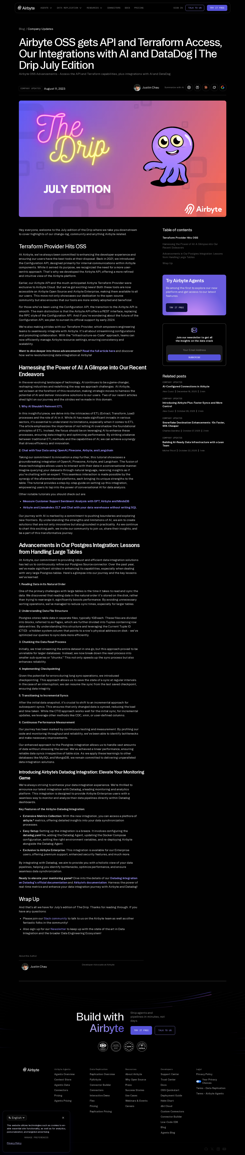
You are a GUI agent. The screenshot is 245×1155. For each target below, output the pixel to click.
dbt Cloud (166, 1106)
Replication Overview (102, 1074)
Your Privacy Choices (209, 1081)
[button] (46, 7)
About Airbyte (133, 1074)
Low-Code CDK (169, 1122)
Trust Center (168, 1079)
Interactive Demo (100, 1095)
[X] (212, 1149)
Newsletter (58, 929)
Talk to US (164, 1030)
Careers (129, 1106)
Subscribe (194, 357)
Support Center (170, 1074)
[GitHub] (206, 1149)
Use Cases (131, 1095)
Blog (163, 1127)
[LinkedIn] (218, 1149)
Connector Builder (100, 1085)
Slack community (55, 918)
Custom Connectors (172, 1111)
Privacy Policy (204, 1074)
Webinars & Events (136, 1100)
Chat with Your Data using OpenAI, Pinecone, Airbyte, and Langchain (67, 450)
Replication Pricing (101, 1111)
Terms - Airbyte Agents (210, 1093)
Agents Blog (168, 1132)
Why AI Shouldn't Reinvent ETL (41, 406)
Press (128, 1085)
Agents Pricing (63, 1100)
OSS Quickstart (170, 1090)
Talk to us (194, 8)
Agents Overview (64, 1074)
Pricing (138, 8)
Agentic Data (62, 1085)
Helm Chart (167, 1100)
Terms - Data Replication (210, 1088)
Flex (92, 1100)
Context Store (62, 1079)
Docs (127, 8)
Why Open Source (135, 1079)
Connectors (113, 8)
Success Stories (134, 1090)
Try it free (217, 8)
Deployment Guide (171, 1095)
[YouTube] (224, 1149)
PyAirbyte (95, 1079)
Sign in (178, 8)
